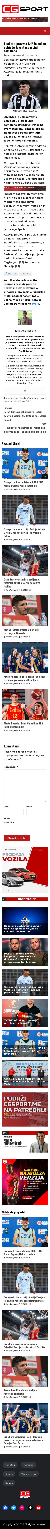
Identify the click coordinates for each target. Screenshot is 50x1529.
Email (29, 806)
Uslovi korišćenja (28, 1474)
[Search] (45, 30)
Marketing (10, 1465)
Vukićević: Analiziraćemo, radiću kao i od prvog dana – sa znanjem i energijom (25, 428)
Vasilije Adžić (25, 401)
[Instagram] (25, 390)
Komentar (11, 767)
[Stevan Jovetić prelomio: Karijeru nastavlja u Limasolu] (25, 610)
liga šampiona (31, 398)
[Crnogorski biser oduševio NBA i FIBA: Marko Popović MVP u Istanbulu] (25, 463)
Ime (6, 806)
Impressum (28, 1465)
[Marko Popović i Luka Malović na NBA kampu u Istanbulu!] (25, 704)
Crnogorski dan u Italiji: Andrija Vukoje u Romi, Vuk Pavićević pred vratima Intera (24, 532)
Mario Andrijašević (13, 55)
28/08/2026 (24, 539)
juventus (19, 398)
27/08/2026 (24, 683)
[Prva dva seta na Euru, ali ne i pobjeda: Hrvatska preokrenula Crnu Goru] (25, 657)
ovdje (35, 303)
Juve (11, 398)
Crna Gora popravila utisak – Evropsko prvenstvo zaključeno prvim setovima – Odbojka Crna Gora (23, 1440)
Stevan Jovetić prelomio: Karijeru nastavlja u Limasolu (21, 631)
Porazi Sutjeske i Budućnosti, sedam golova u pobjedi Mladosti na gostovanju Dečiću (25, 413)
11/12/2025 (29, 55)
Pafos (15, 401)
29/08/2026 (24, 489)
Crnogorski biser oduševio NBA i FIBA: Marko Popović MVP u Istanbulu (24, 483)
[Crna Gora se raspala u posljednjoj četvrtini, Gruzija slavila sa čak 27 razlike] (25, 560)
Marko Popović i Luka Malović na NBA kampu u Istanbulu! (23, 725)
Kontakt (9, 1483)
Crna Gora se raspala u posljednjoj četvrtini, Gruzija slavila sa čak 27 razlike (22, 583)
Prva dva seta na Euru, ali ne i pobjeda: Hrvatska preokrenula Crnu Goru (24, 678)
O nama (9, 1474)
